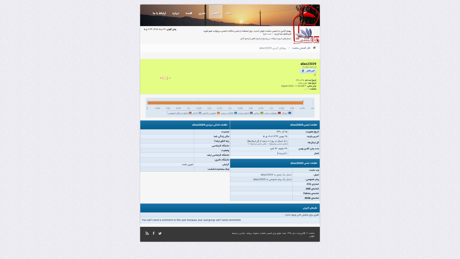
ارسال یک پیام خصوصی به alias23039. (272, 179)
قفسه (189, 13)
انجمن (216, 13)
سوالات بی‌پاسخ (269, 38)
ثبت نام (267, 34)
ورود (276, 34)
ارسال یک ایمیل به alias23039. (276, 175)
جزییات (281, 153)
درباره (175, 13)
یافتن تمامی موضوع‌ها (278, 144)
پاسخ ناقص (256, 38)
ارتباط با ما (159, 13)
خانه (228, 13)
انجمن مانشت (266, 233)
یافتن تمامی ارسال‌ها (258, 144)
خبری (202, 13)
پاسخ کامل (244, 38)
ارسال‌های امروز (284, 38)
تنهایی (312, 236)
